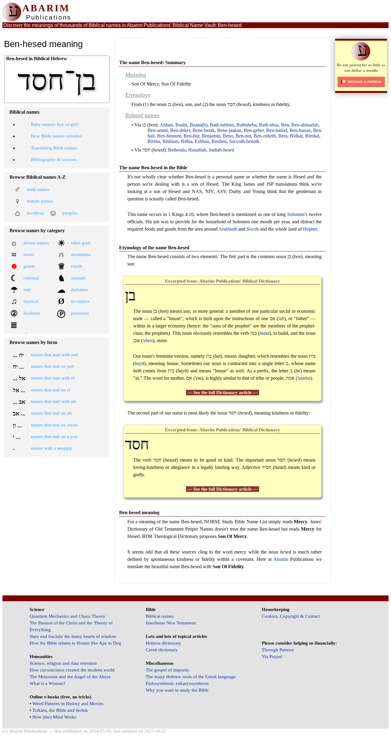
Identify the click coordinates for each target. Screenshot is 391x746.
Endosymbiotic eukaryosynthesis (177, 683)
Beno (228, 135)
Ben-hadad (276, 130)
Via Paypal (272, 656)
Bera (282, 135)
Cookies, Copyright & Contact (291, 616)
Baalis (181, 124)
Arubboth (227, 229)
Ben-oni (243, 135)
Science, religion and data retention (63, 663)
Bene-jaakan (229, 130)
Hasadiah (197, 149)
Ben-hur (191, 135)
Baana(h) (198, 124)
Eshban (202, 141)
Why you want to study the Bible (177, 690)
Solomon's (297, 214)
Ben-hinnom (169, 135)
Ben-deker (180, 130)
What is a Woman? (47, 683)
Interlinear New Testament (171, 622)
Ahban (166, 124)
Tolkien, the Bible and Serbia (60, 710)
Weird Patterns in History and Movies (68, 703)
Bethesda (177, 149)
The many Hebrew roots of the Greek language (191, 676)
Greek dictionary (162, 649)
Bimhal (312, 135)
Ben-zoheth (265, 135)
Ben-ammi (158, 130)
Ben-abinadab (304, 124)
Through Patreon (278, 649)
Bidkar (296, 135)
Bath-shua (269, 124)
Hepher (310, 229)
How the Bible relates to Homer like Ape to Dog (75, 643)
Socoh (253, 229)
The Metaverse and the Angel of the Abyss (70, 676)
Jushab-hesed (221, 149)
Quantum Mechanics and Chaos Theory (67, 616)
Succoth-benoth (244, 141)
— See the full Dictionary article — (223, 392)
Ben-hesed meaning (139, 512)
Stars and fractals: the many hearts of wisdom (73, 636)
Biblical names (160, 616)
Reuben (219, 141)
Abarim (280, 559)
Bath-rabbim (222, 124)
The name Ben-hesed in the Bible (153, 167)
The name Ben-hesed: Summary (152, 62)
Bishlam (170, 141)
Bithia (186, 141)
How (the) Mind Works (54, 717)
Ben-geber (254, 130)
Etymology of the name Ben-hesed (154, 247)
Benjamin (211, 135)
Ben (285, 124)
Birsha (154, 141)
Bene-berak (203, 130)
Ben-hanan (300, 130)
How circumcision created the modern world (72, 669)
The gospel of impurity (167, 669)
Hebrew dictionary (163, 643)
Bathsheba (246, 124)
